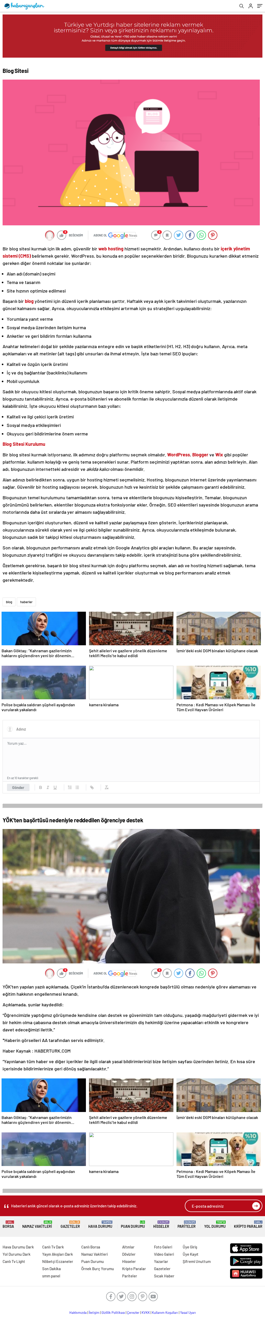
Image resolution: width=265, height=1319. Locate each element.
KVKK (146, 1312)
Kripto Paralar (248, 1225)
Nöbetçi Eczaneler (57, 1261)
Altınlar (128, 1247)
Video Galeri (164, 1254)
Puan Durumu (133, 1225)
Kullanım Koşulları (165, 1312)
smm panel (51, 1276)
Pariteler (187, 1225)
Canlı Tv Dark (53, 1247)
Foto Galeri (163, 1247)
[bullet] (77, 787)
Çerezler (133, 1312)
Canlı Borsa (90, 1247)
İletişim (94, 1312)
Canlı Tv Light (14, 1261)
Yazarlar (161, 1261)
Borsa (8, 1225)
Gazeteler (70, 1225)
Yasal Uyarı (188, 1312)
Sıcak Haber (164, 1276)
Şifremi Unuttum (197, 1261)
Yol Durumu (215, 1225)
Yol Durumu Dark (17, 1254)
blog (9, 602)
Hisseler (161, 1225)
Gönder (18, 787)
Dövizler (129, 1254)
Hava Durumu (100, 1225)
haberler (26, 602)
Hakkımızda (78, 1312)
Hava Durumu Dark (18, 1247)
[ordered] (69, 787)
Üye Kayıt (190, 1254)
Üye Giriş (190, 1247)
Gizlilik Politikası (113, 1312)
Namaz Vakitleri (37, 1225)
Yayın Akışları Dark (57, 1254)
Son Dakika (51, 1268)
